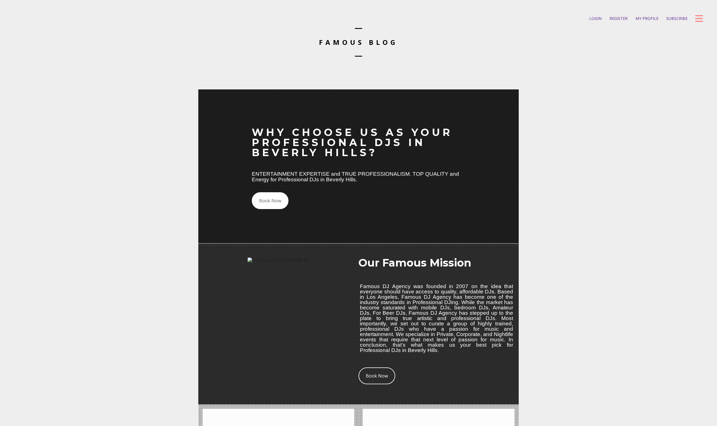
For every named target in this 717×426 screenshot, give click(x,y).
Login (595, 18)
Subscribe (676, 18)
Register (618, 18)
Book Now (270, 201)
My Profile (646, 18)
